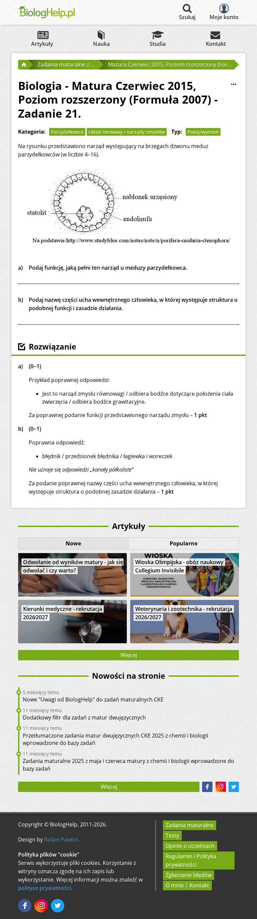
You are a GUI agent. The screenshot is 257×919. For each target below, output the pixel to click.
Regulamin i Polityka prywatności (191, 860)
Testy (172, 835)
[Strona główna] (23, 64)
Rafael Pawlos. (62, 839)
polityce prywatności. (45, 888)
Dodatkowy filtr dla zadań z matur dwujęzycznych (84, 717)
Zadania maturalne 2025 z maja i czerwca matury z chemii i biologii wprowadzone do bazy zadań (128, 764)
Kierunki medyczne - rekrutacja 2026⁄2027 (62, 613)
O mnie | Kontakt (187, 885)
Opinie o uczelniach (190, 845)
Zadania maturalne (189, 825)
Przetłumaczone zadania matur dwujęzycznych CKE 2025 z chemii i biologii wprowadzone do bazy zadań (115, 739)
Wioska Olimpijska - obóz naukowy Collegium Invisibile (179, 566)
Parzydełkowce (67, 132)
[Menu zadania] (233, 84)
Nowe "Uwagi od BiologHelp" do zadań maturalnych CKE (93, 699)
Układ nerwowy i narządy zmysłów (126, 132)
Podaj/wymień (203, 132)
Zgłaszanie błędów (188, 875)
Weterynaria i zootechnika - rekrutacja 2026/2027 (183, 613)
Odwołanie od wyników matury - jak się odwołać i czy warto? (73, 566)
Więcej (128, 655)
